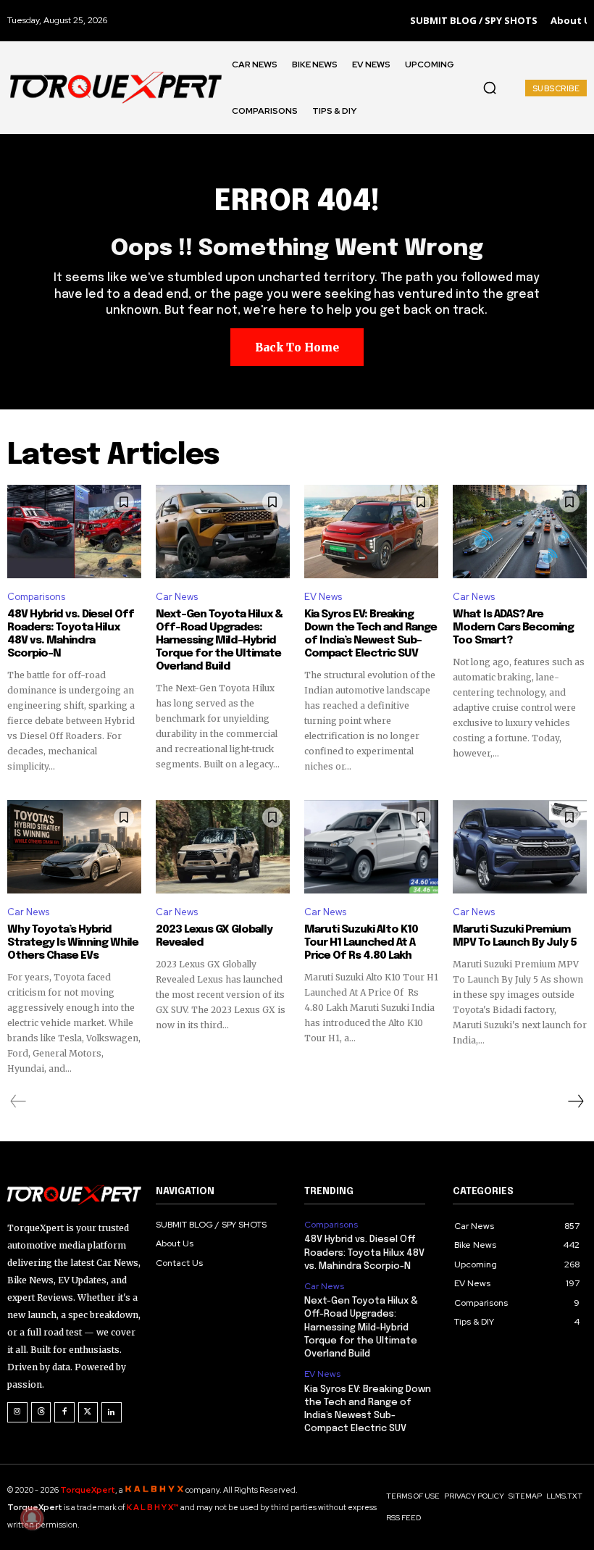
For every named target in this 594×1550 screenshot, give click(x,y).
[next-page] (575, 1101)
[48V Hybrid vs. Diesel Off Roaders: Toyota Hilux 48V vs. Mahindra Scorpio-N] (74, 532)
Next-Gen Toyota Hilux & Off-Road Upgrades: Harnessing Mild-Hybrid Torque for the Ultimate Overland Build (219, 640)
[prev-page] (18, 1101)
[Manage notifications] (31, 1518)
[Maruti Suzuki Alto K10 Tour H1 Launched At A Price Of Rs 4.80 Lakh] (371, 847)
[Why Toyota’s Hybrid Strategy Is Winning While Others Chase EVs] (74, 847)
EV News (323, 597)
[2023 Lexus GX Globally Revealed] (223, 847)
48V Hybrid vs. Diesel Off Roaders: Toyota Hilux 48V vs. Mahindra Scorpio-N (70, 634)
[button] (489, 87)
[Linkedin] (111, 1412)
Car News (177, 597)
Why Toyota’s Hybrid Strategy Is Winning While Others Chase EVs (72, 943)
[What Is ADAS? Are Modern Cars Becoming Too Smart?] (520, 532)
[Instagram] (17, 1412)
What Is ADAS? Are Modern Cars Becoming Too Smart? (513, 627)
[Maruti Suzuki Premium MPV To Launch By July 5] (520, 847)
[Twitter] (88, 1412)
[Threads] (41, 1412)
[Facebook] (64, 1412)
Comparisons (36, 597)
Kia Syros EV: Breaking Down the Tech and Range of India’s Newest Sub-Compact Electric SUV (370, 634)
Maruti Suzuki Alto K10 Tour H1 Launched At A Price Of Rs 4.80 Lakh (361, 943)
